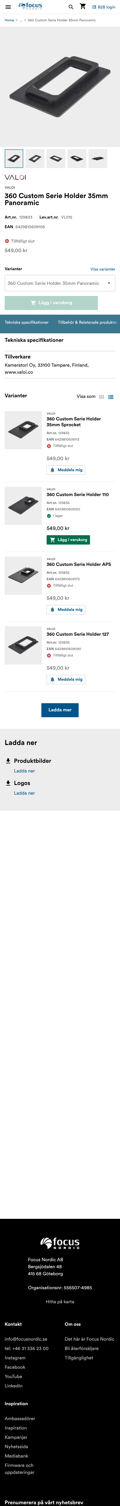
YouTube (13, 1377)
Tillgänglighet (79, 1358)
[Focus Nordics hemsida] (30, 7)
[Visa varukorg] (82, 7)
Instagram (15, 1358)
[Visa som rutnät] (101, 397)
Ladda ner (24, 771)
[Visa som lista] (110, 397)
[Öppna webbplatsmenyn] (12, 7)
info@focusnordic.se (26, 1339)
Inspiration (16, 1428)
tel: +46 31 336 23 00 (27, 1348)
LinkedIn (13, 1386)
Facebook (15, 1367)
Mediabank (16, 1456)
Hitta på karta (60, 1302)
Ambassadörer (20, 1419)
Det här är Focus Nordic (89, 1339)
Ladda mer (59, 710)
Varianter (13, 269)
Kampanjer (16, 1437)
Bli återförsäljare (82, 1348)
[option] (14, 158)
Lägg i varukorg (55, 303)
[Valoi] (15, 177)
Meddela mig (70, 470)
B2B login (106, 7)
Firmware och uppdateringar (19, 1468)
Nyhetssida (16, 1447)
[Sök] (71, 7)
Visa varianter (103, 269)
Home (9, 20)
